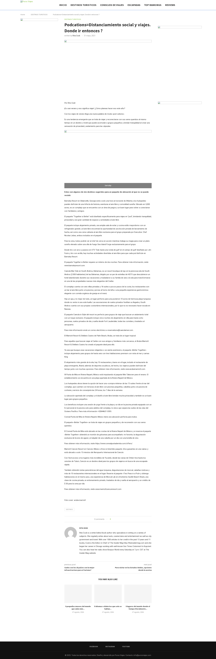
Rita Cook (76, 36)
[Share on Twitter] (117, 519)
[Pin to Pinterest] (119, 519)
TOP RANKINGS (152, 5)
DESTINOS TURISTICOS (83, 5)
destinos (69, 509)
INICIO (63, 5)
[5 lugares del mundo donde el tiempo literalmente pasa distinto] (138, 594)
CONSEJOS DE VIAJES (112, 5)
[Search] (194, 5)
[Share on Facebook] (115, 519)
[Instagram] (187, 5)
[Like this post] (112, 519)
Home (22, 15)
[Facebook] (185, 5)
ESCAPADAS (134, 5)
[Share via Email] (122, 519)
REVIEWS (170, 5)
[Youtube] (190, 5)
